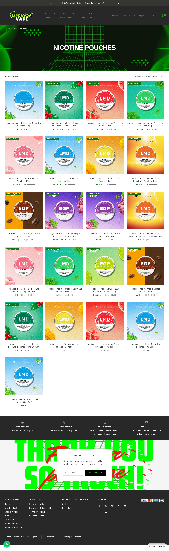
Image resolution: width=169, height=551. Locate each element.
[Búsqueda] (158, 15)
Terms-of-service (38, 512)
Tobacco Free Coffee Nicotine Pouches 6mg (23, 234)
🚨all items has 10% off (97, 3)
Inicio (7, 29)
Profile (66, 508)
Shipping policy (38, 516)
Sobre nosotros (65, 18)
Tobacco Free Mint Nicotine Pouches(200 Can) (145, 345)
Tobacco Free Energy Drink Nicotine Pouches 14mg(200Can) (145, 234)
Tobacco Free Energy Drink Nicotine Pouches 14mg (145, 179)
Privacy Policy (37, 504)
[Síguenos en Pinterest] (119, 506)
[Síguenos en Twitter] (106, 506)
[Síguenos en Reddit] (106, 512)
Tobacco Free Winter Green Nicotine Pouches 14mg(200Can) (23, 345)
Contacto (49, 18)
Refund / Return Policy (42, 508)
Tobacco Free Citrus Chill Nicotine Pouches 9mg (104, 290)
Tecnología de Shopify (72, 537)
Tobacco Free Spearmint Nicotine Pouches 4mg (23, 124)
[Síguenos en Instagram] (112, 506)
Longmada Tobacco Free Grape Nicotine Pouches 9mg (64, 234)
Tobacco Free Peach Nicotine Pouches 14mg (23, 179)
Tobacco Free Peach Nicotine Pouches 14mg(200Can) (23, 290)
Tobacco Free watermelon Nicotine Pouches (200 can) (104, 345)
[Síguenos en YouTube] (125, 506)
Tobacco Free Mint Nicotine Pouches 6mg (64, 179)
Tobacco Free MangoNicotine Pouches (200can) (64, 345)
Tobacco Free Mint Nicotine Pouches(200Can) (24, 400)
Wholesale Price (86, 18)
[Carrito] (163, 15)
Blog (90, 13)
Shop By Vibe (77, 13)
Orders (65, 504)
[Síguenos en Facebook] (100, 506)
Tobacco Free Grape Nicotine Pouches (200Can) (104, 234)
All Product (60, 13)
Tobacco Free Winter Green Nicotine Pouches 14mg (64, 124)
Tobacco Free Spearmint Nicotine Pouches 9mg (145, 124)
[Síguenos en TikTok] (100, 512)
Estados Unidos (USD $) (123, 15)
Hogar (47, 13)
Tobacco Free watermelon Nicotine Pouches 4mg (104, 124)
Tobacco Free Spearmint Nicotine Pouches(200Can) (64, 290)
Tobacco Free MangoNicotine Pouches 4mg (105, 179)
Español (142, 15)
